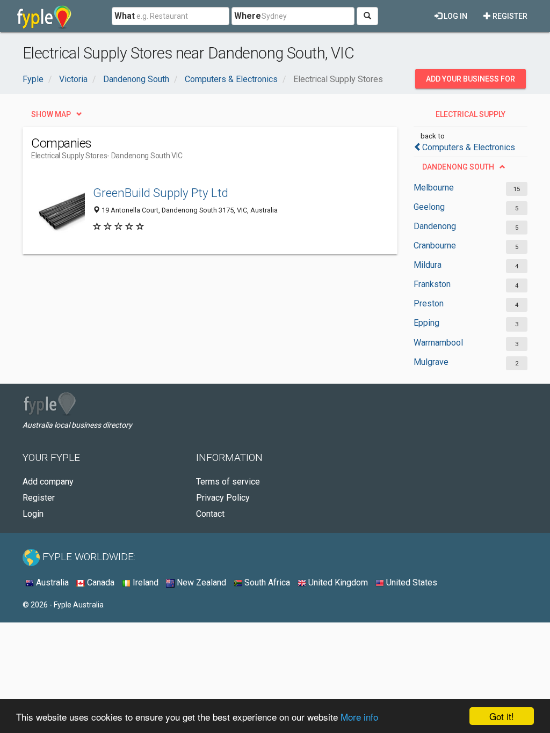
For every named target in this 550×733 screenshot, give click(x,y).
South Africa (266, 582)
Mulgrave (431, 362)
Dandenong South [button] (458, 167)
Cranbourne (435, 245)
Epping (426, 323)
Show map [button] (51, 114)
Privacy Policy (223, 498)
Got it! (501, 716)
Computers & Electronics (468, 147)
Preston (429, 303)
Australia (51, 582)
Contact (210, 514)
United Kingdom (337, 582)
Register (509, 16)
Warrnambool (438, 343)
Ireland (144, 582)
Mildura (428, 265)
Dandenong (435, 226)
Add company (48, 482)
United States (410, 582)
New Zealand (200, 582)
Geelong (429, 207)
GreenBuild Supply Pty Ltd (160, 193)
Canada (99, 582)
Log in (454, 16)
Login (33, 514)
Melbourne (434, 187)
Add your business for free (470, 82)
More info (359, 716)
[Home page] (44, 16)
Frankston (432, 284)
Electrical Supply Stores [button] (470, 117)
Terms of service (228, 482)
